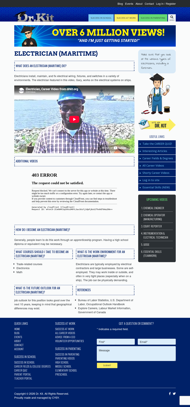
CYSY (55, 397)
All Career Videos (153, 165)
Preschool (61, 374)
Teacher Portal (23, 378)
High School (62, 362)
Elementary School (66, 370)
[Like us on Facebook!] (169, 393)
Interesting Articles (154, 151)
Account (19, 349)
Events (129, 3)
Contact (149, 3)
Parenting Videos (65, 358)
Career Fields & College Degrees (32, 366)
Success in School (24, 362)
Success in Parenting (67, 354)
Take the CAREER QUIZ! (157, 143)
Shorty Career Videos (155, 173)
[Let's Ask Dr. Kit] (157, 125)
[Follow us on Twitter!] (173, 393)
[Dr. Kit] (33, 16)
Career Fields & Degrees (157, 158)
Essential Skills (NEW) (156, 187)
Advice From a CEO (65, 337)
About (139, 3)
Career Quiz (20, 370)
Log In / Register (166, 3)
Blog (120, 3)
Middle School (63, 366)
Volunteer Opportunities (69, 341)
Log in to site (150, 180)
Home (17, 329)
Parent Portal (22, 374)
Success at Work (64, 329)
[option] (74, 194)
